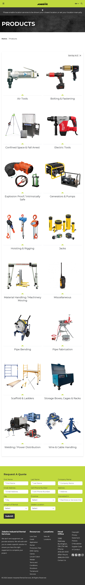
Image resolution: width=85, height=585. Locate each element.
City (5, 496)
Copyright (75, 532)
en (76, 4)
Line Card (33, 536)
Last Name (35, 479)
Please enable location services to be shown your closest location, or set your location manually (42, 12)
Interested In (63, 496)
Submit (9, 516)
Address (61, 488)
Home (4, 39)
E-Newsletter (76, 544)
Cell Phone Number (39, 488)
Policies (74, 541)
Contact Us (62, 560)
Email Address (9, 488)
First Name (8, 479)
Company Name (64, 479)
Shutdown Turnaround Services (34, 571)
